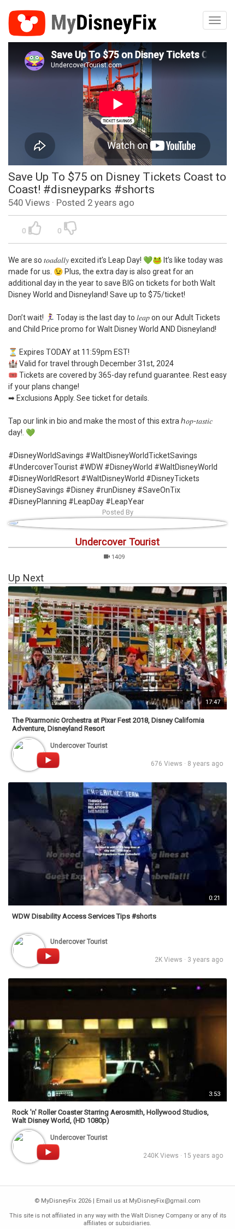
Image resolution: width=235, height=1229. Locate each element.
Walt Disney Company (161, 1215)
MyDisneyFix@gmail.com (165, 1200)
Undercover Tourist (117, 541)
